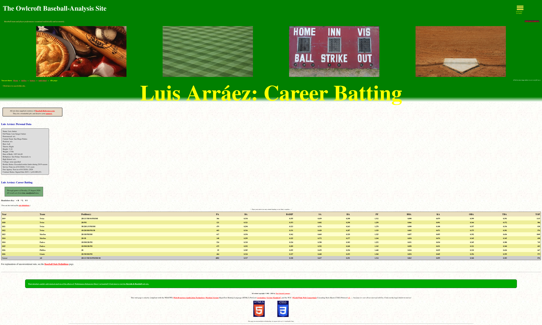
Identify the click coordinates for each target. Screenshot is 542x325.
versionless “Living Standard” (269, 297)
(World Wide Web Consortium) (304, 297)
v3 (349, 297)
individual (43, 80)
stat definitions (24, 205)
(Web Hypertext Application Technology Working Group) (196, 297)
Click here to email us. (532, 21)
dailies (24, 80)
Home (15, 80)
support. (49, 113)
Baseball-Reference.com (45, 110)
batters (32, 80)
